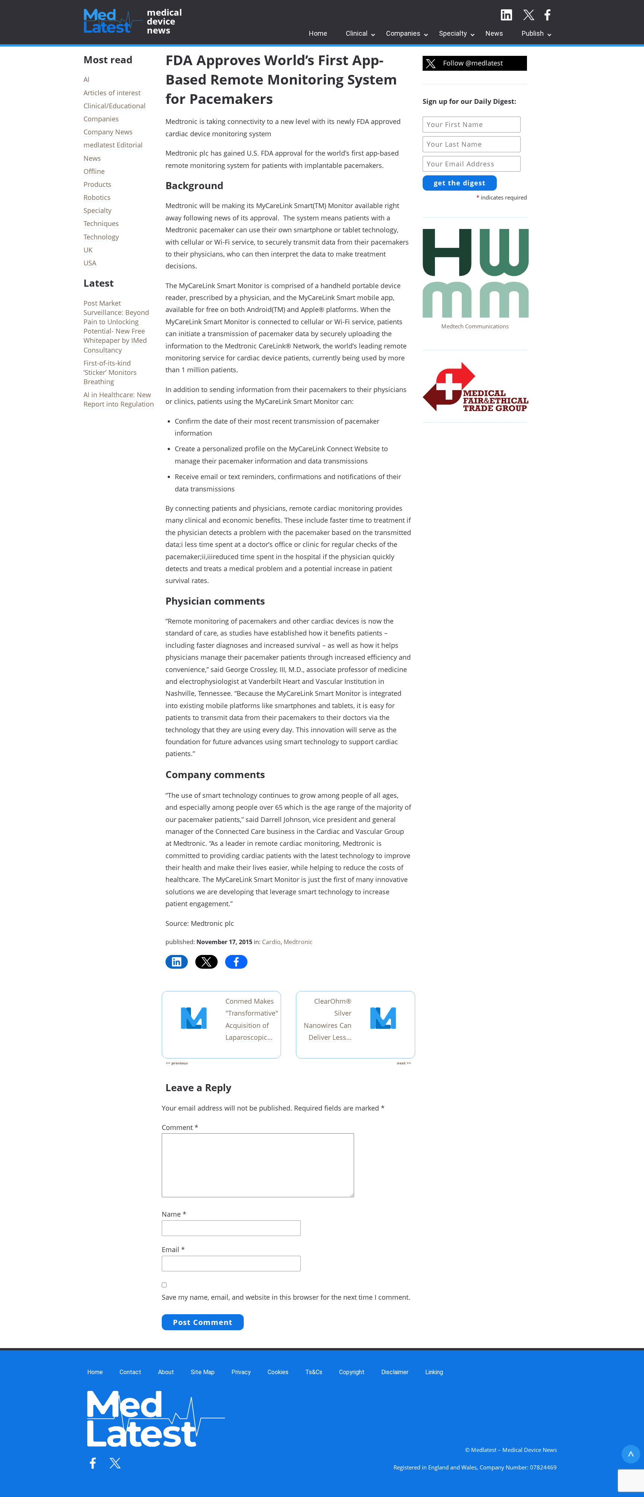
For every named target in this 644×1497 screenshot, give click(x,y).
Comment (180, 1127)
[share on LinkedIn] (176, 961)
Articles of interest (112, 92)
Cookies (278, 1372)
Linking (434, 1372)
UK (87, 249)
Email (173, 1249)
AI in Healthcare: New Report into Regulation (118, 399)
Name (174, 1214)
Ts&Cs (313, 1372)
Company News (108, 131)
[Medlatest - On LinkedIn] (506, 15)
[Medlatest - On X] (528, 15)
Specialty (453, 33)
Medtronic (298, 942)
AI (86, 79)
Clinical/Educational (114, 105)
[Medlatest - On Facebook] (547, 15)
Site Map (203, 1372)
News (494, 33)
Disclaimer (394, 1372)
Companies (403, 33)
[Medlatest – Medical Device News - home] (113, 21)
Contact (130, 1372)
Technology (101, 236)
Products (97, 184)
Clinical (356, 33)
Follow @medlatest (472, 62)
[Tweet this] (206, 961)
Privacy (241, 1372)
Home (318, 33)
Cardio (271, 942)
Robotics (97, 197)
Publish (533, 33)
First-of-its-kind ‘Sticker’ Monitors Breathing (110, 372)
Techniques (101, 223)
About (166, 1372)
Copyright (351, 1372)
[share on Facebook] (236, 961)
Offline (94, 171)
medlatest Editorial (113, 144)
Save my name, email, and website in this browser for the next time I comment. (286, 1297)
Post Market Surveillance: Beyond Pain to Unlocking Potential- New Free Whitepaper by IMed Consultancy (116, 326)
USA (89, 262)
